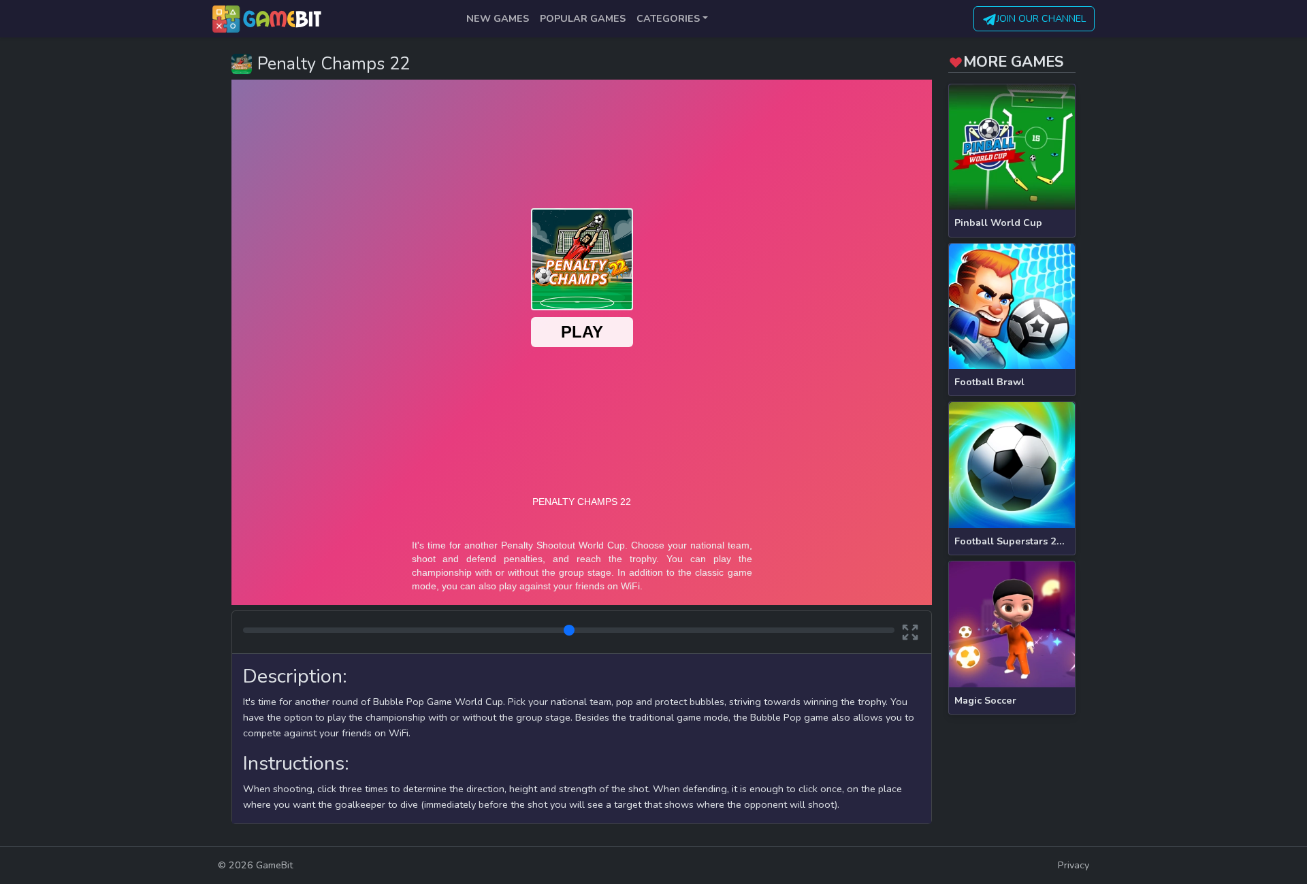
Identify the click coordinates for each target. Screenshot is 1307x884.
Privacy (1073, 865)
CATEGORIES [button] (668, 18)
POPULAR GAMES (583, 18)
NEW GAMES (497, 18)
